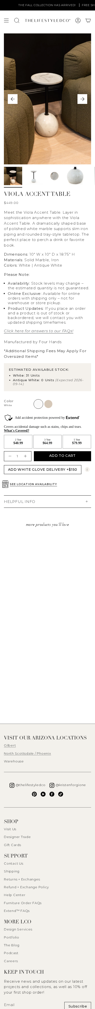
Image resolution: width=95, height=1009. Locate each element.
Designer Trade (17, 837)
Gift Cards (12, 845)
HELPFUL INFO (19, 501)
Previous (13, 99)
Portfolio (11, 937)
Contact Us (13, 863)
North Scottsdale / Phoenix (27, 753)
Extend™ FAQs (17, 911)
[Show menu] (6, 20)
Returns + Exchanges (22, 879)
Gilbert (10, 745)
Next (82, 99)
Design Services (18, 929)
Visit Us (10, 829)
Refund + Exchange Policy (26, 887)
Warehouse (14, 761)
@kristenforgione (71, 785)
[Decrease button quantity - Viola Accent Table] (9, 456)
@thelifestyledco (31, 785)
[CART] (88, 20)
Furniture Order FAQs (23, 903)
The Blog (11, 945)
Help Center (14, 895)
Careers (11, 961)
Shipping (11, 871)
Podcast (11, 953)
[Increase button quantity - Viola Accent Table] (25, 456)
